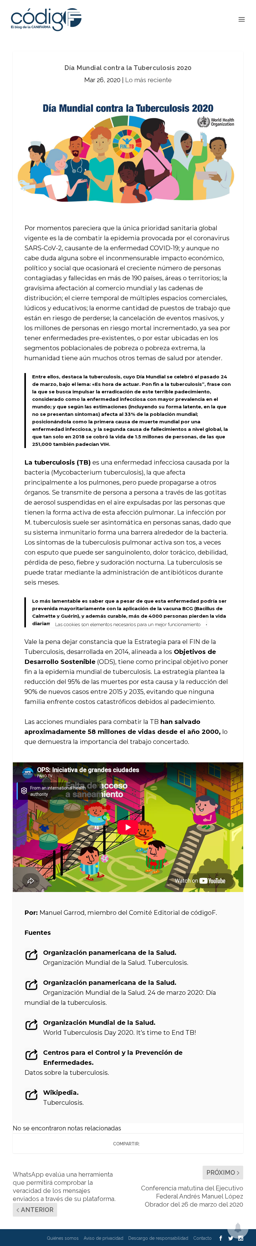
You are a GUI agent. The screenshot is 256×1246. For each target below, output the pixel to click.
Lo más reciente (148, 80)
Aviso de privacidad (103, 1238)
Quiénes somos (63, 1238)
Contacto (202, 1238)
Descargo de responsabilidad (158, 1238)
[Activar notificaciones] (238, 1228)
